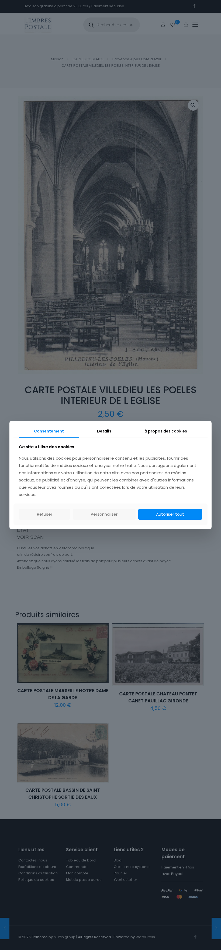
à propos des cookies (165, 431)
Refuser (44, 514)
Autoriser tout (170, 514)
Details (104, 431)
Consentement (49, 431)
